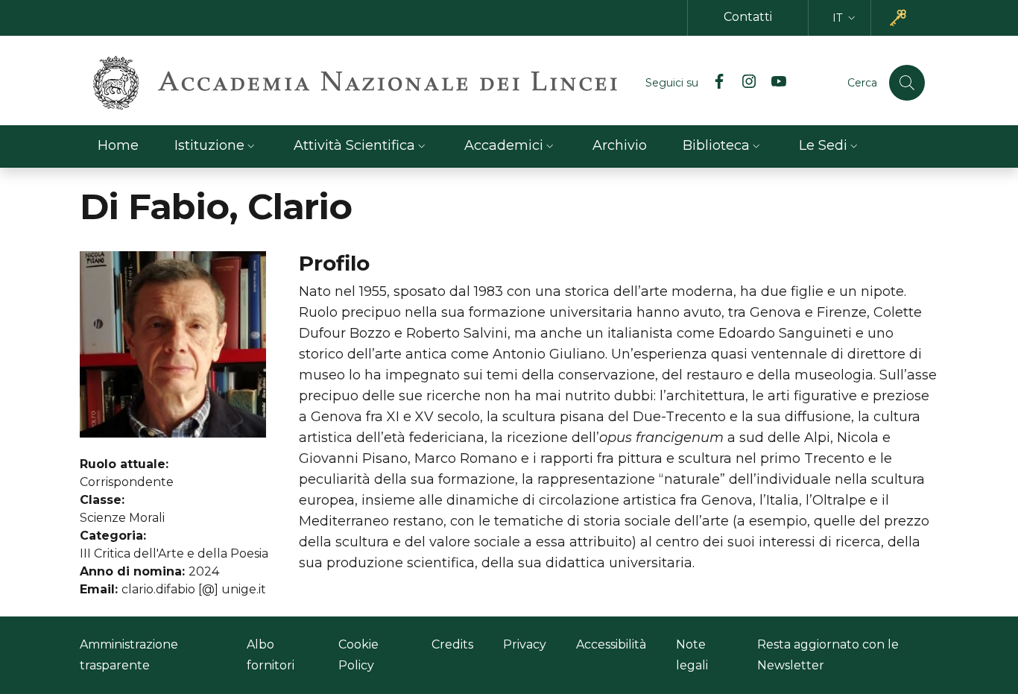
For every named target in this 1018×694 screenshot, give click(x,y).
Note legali (692, 654)
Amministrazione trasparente (129, 654)
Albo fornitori (270, 654)
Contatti (748, 17)
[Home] (355, 82)
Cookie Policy (358, 654)
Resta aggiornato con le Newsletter (828, 654)
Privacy (524, 644)
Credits (452, 644)
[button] (845, 18)
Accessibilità (611, 644)
